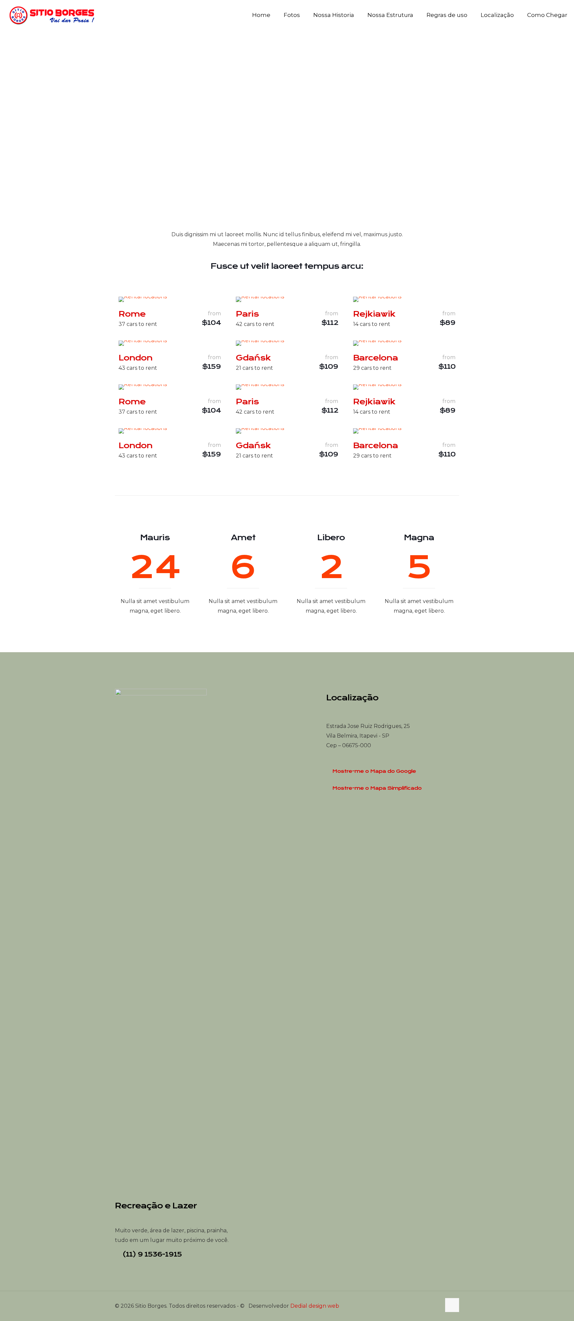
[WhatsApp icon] (422, 1306)
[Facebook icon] (429, 1306)
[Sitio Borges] (52, 15)
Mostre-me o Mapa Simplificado (377, 788)
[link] (143, 299)
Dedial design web (314, 1306)
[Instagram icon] (435, 1306)
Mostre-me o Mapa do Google (374, 771)
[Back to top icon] (452, 1305)
